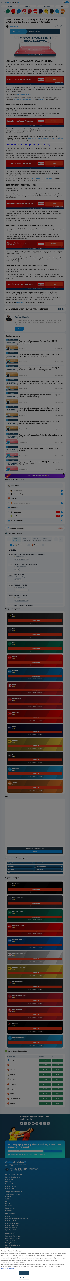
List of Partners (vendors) (7, 1268)
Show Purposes (24, 1277)
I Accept (24, 1273)
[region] (35, 1264)
